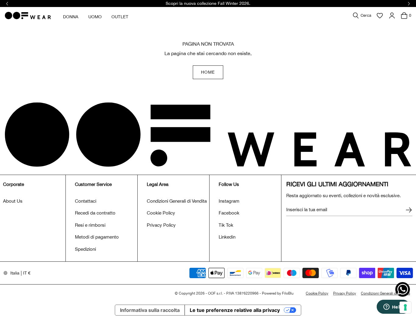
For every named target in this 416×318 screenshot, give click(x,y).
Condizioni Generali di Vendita (177, 201)
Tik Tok (226, 225)
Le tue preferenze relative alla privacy (235, 310)
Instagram (229, 201)
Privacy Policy (161, 225)
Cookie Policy (161, 212)
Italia (14, 273)
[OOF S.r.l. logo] (28, 15)
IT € (26, 273)
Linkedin (227, 236)
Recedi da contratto (95, 212)
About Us (13, 201)
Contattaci (85, 201)
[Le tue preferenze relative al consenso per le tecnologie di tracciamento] (405, 307)
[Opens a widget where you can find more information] (393, 307)
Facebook (229, 212)
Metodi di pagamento (97, 236)
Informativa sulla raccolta (150, 310)
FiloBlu (288, 293)
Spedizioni (85, 249)
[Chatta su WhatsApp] (402, 289)
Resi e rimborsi (90, 225)
